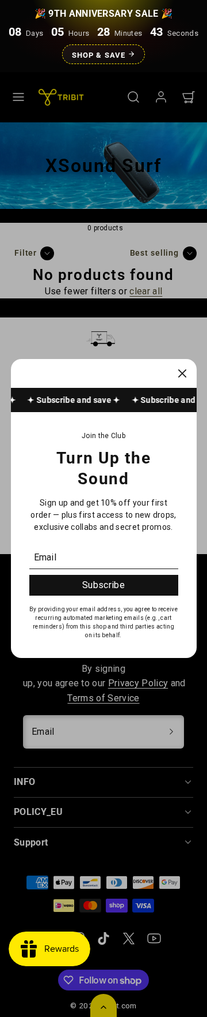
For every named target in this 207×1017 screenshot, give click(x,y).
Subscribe (103, 584)
